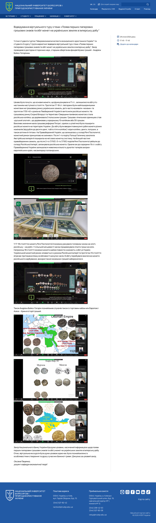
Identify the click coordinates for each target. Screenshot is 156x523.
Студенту (25, 16)
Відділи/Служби (125, 9)
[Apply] (147, 4)
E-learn (137, 9)
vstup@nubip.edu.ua (98, 514)
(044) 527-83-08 (96, 510)
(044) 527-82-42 (60, 502)
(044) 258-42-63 (96, 507)
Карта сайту (144, 499)
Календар (94, 9)
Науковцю (54, 16)
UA (91, 4)
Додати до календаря (129, 44)
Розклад (147, 9)
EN (94, 4)
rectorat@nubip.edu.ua (63, 507)
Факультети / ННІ (108, 9)
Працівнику (39, 16)
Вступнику (10, 16)
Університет (69, 16)
